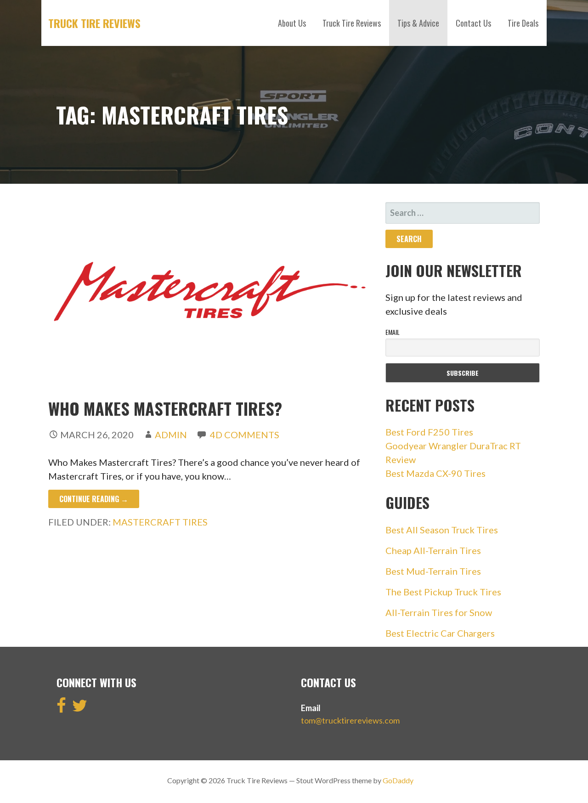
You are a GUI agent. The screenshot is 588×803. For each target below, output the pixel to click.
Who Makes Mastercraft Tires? (165, 408)
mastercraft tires (160, 521)
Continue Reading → (93, 498)
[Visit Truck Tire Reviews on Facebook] (61, 708)
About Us (292, 23)
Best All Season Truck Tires (441, 529)
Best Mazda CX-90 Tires (435, 473)
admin (171, 434)
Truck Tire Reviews (94, 23)
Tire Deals (523, 23)
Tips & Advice (418, 23)
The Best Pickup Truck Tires (443, 591)
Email (392, 332)
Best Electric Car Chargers (440, 633)
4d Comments (244, 434)
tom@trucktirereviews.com (350, 720)
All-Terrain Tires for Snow (438, 612)
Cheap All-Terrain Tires (433, 550)
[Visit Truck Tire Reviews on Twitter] (79, 708)
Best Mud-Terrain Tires (433, 571)
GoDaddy (398, 780)
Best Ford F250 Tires (429, 431)
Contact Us (473, 23)
